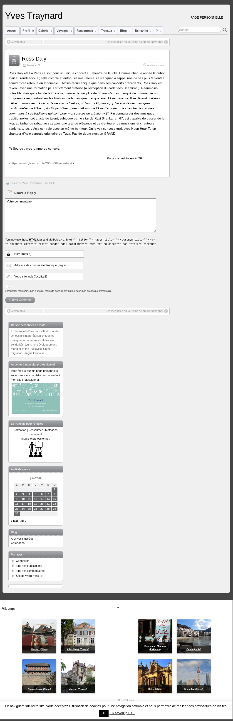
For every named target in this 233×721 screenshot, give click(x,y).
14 (48, 499)
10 (23, 499)
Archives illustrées (22, 538)
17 (23, 503)
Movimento (18, 42)
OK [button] (104, 713)
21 (48, 503)
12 (35, 499)
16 (16, 503)
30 (16, 513)
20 (42, 503)
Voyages (62, 30)
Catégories (18, 543)
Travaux (106, 30)
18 (29, 503)
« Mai (14, 521)
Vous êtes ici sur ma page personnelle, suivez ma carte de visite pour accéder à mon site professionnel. (35, 375)
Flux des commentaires (30, 570)
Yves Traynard (34, 16)
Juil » (23, 521)
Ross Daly (34, 59)
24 (23, 508)
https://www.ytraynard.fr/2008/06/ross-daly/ (41, 163)
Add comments (155, 65)
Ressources (85, 30)
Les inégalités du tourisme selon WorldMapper (134, 42)
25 (29, 508)
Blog (123, 30)
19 (35, 503)
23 (16, 508)
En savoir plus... (122, 713)
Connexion (23, 561)
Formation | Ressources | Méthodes (35, 430)
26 (35, 508)
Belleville (141, 30)
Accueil (12, 30)
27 (42, 508)
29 (54, 508)
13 (42, 499)
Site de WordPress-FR (29, 575)
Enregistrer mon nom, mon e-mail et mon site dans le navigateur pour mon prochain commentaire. (58, 291)
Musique (32, 65)
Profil (26, 30)
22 (54, 503)
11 (29, 499)
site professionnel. (38, 438)
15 (54, 499)
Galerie (43, 30)
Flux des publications (29, 566)
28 (48, 508)
